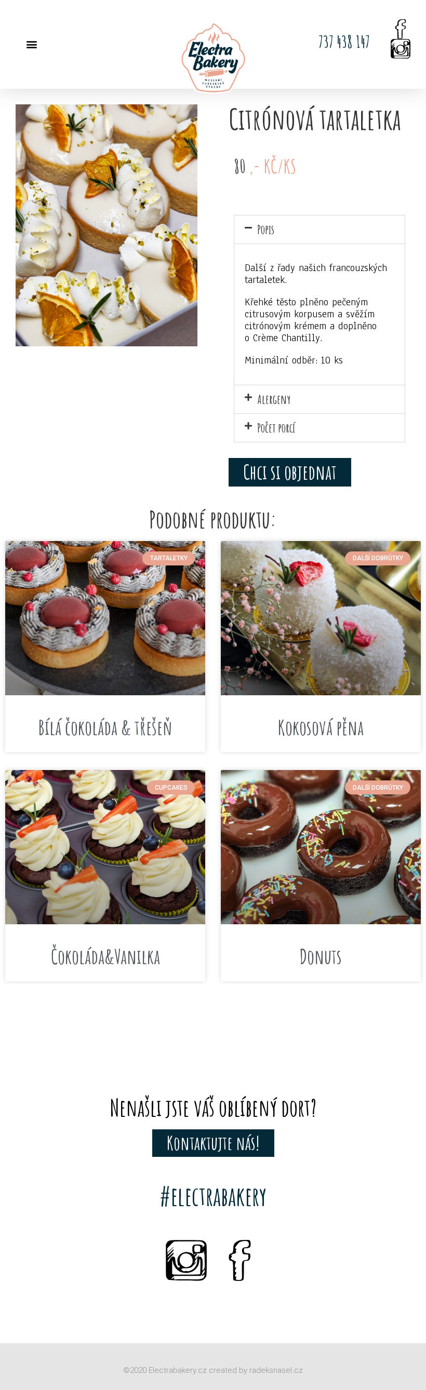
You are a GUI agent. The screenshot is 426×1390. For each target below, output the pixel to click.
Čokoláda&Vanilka (105, 956)
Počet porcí (276, 428)
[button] (31, 44)
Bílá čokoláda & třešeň (105, 727)
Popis (265, 229)
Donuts (321, 956)
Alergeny (273, 399)
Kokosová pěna (321, 727)
